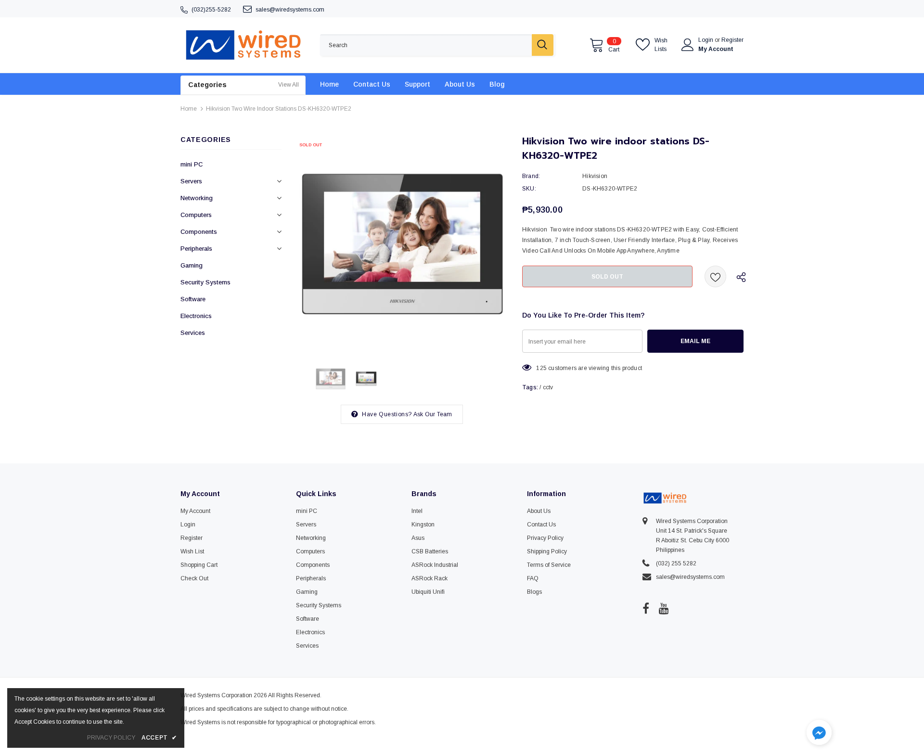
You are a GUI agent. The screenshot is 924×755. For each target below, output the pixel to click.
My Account (715, 49)
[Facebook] (645, 608)
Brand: (531, 176)
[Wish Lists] (715, 276)
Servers (191, 181)
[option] (402, 243)
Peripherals (196, 248)
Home (188, 108)
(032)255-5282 (211, 9)
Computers (196, 214)
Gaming (191, 265)
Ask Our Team (432, 414)
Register (732, 40)
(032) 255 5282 (676, 563)
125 (541, 368)
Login (706, 40)
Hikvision (594, 176)
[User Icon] (687, 44)
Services (192, 332)
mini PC (191, 164)
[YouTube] (664, 608)
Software (192, 299)
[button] (819, 733)
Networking (196, 198)
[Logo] (243, 45)
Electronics (196, 316)
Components (198, 231)
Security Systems (205, 282)
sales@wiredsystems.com (290, 9)
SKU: (529, 188)
